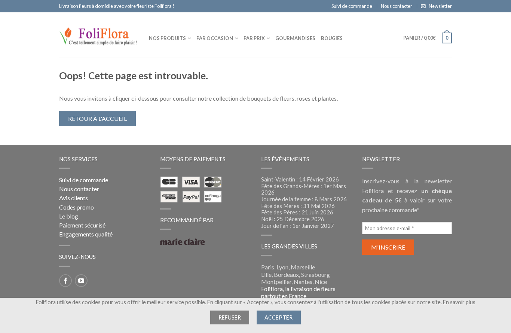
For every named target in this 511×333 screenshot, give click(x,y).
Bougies (332, 38)
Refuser (229, 317)
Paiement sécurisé (82, 225)
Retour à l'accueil (97, 118)
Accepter (278, 317)
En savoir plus (459, 302)
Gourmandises (295, 38)
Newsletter (440, 6)
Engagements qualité (86, 234)
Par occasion (214, 38)
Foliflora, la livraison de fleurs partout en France (298, 292)
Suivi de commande (351, 6)
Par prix (254, 38)
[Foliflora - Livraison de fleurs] (98, 35)
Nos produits (167, 38)
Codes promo (76, 207)
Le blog (68, 216)
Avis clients (73, 197)
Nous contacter (396, 6)
